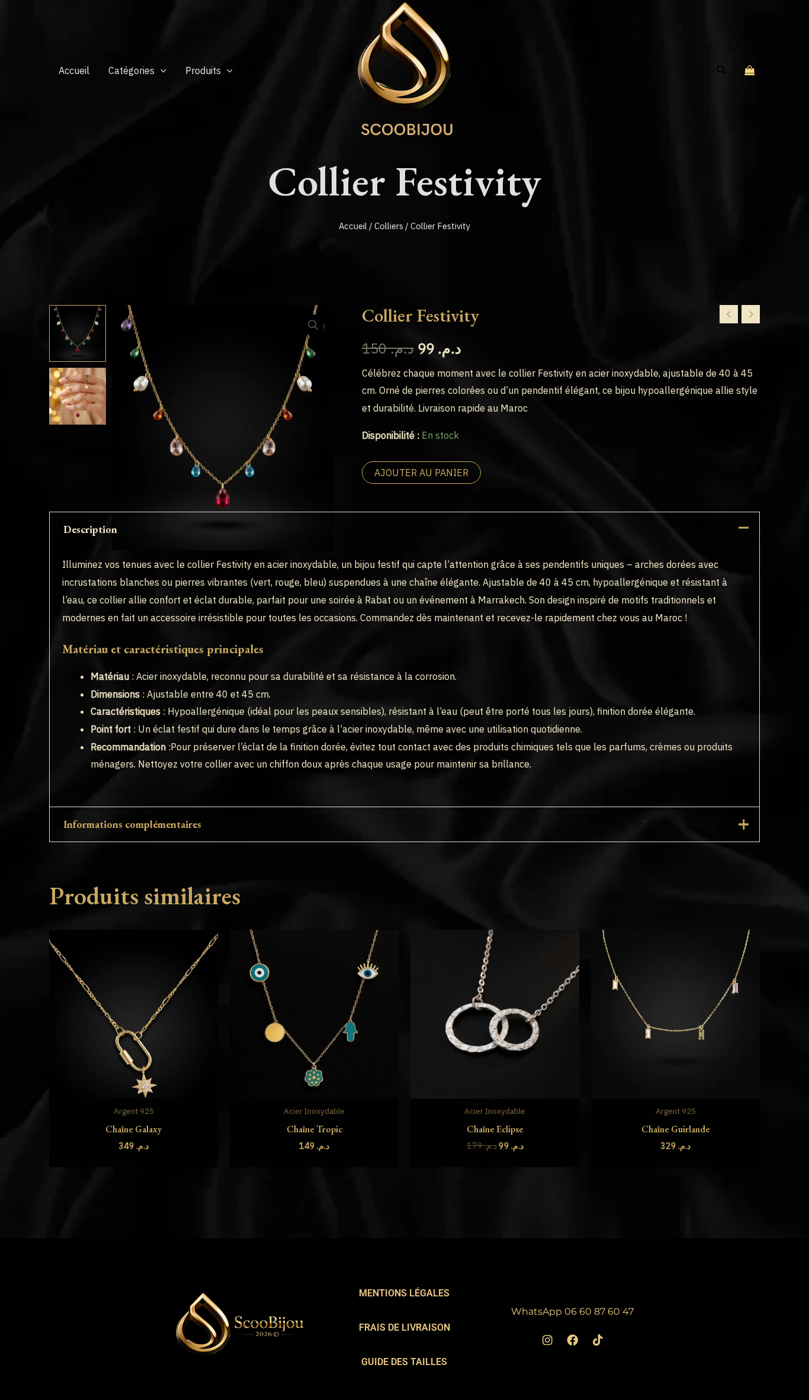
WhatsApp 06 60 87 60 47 (572, 1311)
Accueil (353, 226)
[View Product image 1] (77, 333)
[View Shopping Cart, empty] (750, 70)
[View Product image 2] (77, 396)
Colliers (388, 226)
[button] (160, 70)
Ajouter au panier (421, 473)
